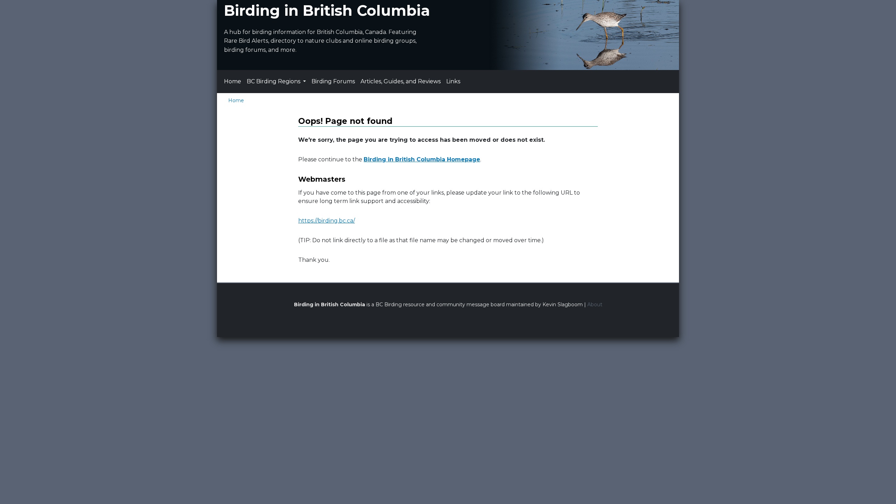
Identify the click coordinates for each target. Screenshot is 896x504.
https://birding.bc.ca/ (326, 220)
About (594, 304)
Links (453, 81)
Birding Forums (333, 81)
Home (232, 81)
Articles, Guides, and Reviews (400, 81)
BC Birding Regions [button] (274, 81)
